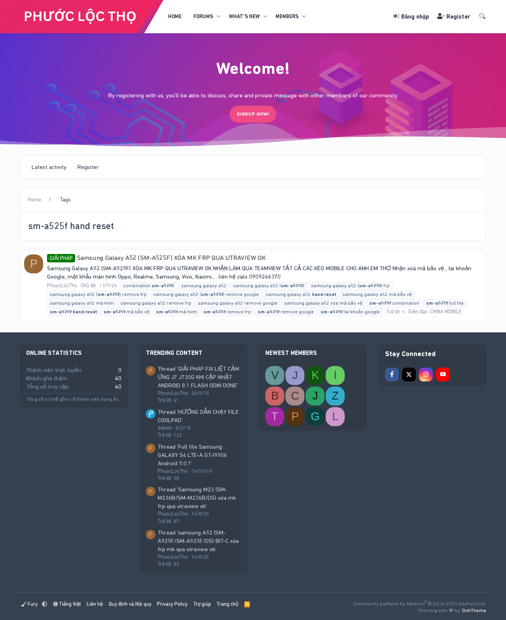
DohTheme (474, 610)
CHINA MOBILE (446, 312)
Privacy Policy (172, 604)
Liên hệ (95, 604)
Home (174, 16)
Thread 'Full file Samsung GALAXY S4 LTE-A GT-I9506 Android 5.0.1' (192, 455)
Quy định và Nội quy (130, 604)
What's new (244, 16)
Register (88, 167)
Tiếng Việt (69, 604)
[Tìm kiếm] (482, 16)
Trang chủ (227, 604)
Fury (32, 604)
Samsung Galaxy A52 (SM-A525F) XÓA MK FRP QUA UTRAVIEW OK (157, 258)
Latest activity (49, 167)
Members (287, 16)
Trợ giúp (202, 604)
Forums (203, 16)
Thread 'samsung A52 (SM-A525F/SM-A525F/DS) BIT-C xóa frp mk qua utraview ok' (198, 541)
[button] (218, 17)
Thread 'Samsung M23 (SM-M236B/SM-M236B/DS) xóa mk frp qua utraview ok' (197, 498)
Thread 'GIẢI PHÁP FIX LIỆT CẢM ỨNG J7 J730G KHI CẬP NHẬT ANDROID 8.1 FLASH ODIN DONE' (198, 377)
